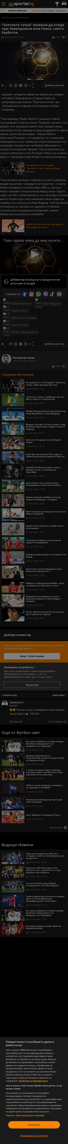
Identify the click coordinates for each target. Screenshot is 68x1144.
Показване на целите (34, 1135)
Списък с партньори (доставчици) (25, 1115)
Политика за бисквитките (33, 1080)
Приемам (34, 1124)
